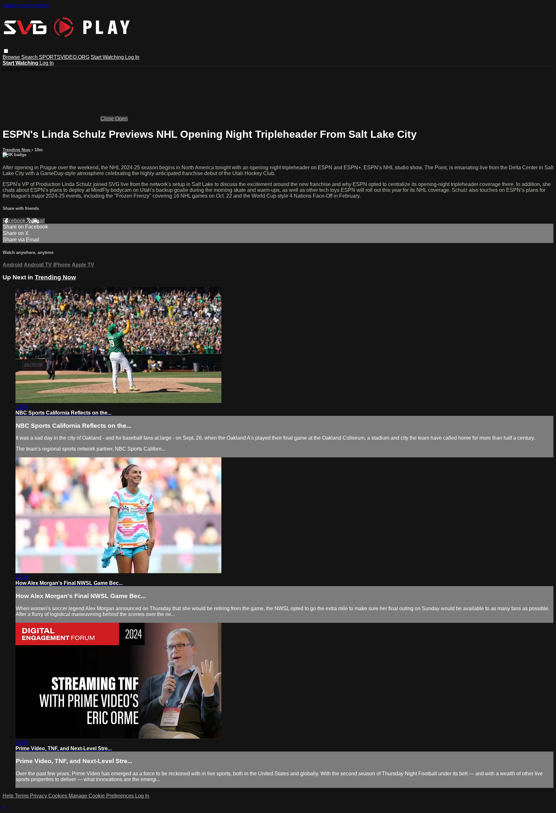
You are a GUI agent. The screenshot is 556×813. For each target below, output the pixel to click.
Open (121, 118)
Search (30, 57)
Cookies (58, 796)
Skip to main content (26, 5)
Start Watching (108, 57)
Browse (12, 57)
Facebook (15, 220)
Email (38, 220)
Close (107, 118)
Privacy (39, 796)
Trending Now (17, 149)
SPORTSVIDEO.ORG (64, 57)
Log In (132, 57)
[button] (6, 51)
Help (9, 796)
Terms (22, 796)
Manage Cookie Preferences (102, 796)
